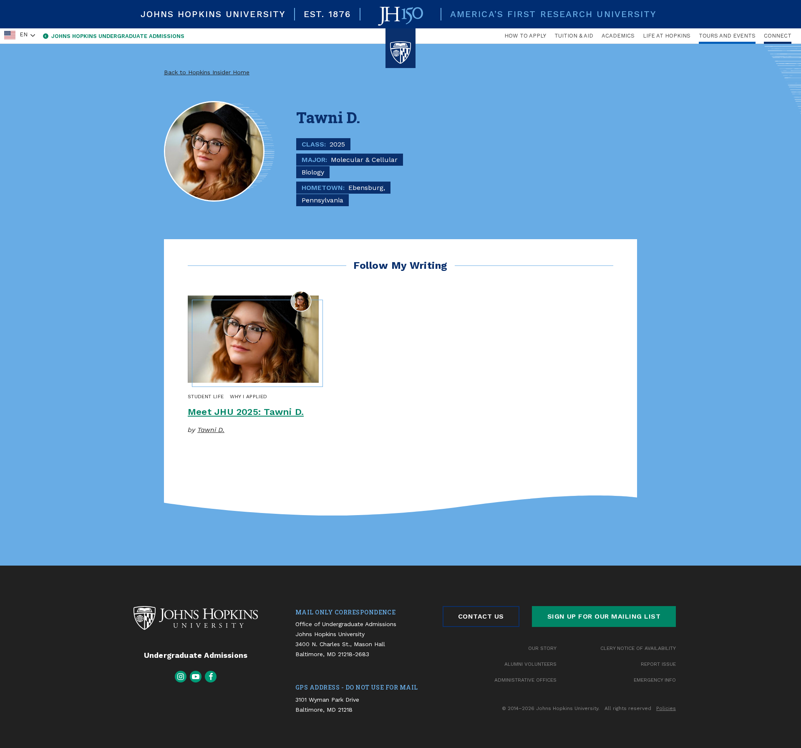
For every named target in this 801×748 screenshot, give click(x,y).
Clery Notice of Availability (638, 648)
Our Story (542, 648)
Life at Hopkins (666, 36)
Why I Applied (248, 396)
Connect (777, 36)
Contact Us (481, 616)
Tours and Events (727, 36)
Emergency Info (655, 680)
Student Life (206, 396)
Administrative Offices (525, 680)
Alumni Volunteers (530, 664)
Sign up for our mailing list (603, 616)
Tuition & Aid (573, 36)
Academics (618, 36)
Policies (666, 708)
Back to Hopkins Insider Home (206, 72)
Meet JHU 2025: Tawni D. (246, 412)
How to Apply (525, 36)
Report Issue (658, 664)
